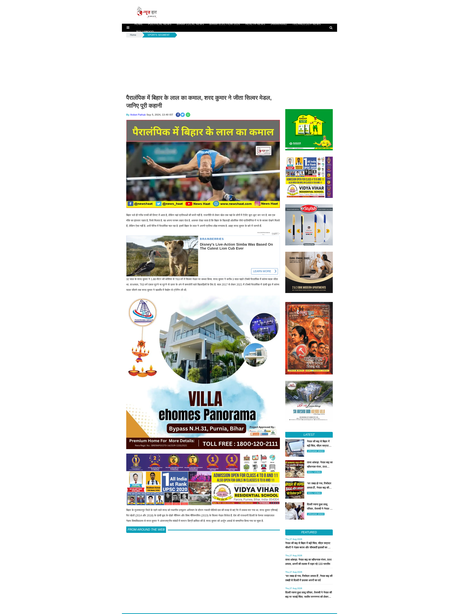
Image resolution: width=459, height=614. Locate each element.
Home (133, 35)
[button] (128, 27)
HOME (138, 24)
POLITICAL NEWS (159, 24)
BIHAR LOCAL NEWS (190, 24)
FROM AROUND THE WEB (146, 529)
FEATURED (309, 532)
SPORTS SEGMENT (159, 35)
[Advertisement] (229, 65)
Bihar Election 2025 (224, 24)
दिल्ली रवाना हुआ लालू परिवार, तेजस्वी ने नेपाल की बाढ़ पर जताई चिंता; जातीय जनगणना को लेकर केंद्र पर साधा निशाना (308, 597)
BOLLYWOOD (145, 31)
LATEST (309, 434)
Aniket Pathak (138, 114)
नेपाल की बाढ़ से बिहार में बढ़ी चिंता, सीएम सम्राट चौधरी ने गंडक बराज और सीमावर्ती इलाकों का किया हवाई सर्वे (308, 547)
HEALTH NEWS (255, 24)
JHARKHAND (279, 24)
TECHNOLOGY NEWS (306, 24)
